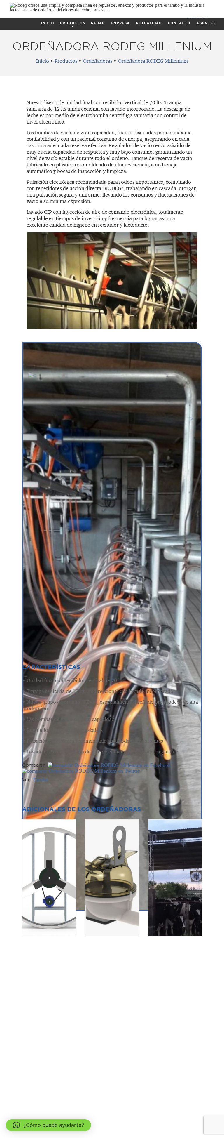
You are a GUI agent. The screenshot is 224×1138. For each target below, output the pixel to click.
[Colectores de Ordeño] (112, 877)
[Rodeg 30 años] (112, 9)
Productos (72, 23)
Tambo (40, 779)
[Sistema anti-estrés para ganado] (175, 877)
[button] (48, 1125)
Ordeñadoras (97, 61)
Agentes (206, 23)
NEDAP (98, 23)
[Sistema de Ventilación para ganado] (49, 877)
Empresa (120, 23)
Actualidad (149, 23)
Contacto (179, 23)
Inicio (48, 23)
